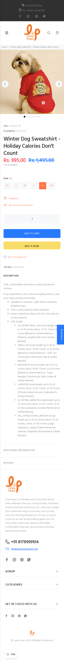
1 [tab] (24, 117)
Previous (5, 84)
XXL (52, 186)
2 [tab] (27, 117)
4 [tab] (32, 117)
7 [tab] (39, 117)
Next (58, 84)
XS (7, 186)
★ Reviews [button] (61, 334)
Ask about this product (21, 205)
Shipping (13, 198)
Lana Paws (18, 267)
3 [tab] (29, 117)
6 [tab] (37, 117)
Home (4, 47)
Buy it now (32, 246)
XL (42, 186)
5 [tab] (34, 117)
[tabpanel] (32, 82)
